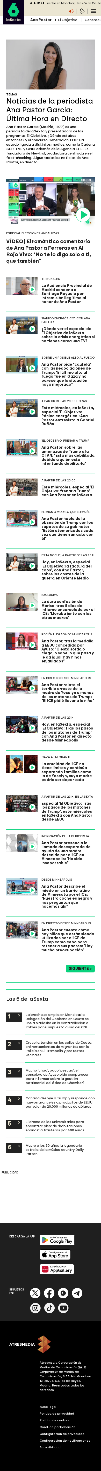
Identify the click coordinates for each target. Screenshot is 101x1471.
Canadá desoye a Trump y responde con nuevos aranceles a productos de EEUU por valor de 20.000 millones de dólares (60, 1102)
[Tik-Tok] (49, 1312)
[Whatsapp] (63, 1297)
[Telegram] (77, 1297)
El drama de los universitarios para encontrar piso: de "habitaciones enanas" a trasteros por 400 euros (55, 1126)
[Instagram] (35, 1312)
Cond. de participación (57, 1427)
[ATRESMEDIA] (50, 1344)
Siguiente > (80, 968)
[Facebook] (49, 1297)
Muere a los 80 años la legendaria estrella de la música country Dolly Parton (55, 1149)
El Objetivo (67, 20)
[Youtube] (63, 1312)
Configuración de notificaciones (65, 1440)
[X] (35, 1297)
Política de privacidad (57, 1413)
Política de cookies (54, 1420)
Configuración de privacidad (62, 1434)
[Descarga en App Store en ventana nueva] (55, 1258)
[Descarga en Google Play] (57, 1244)
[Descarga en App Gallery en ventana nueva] (57, 1273)
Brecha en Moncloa (60, 3)
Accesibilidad (50, 1447)
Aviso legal (48, 1407)
